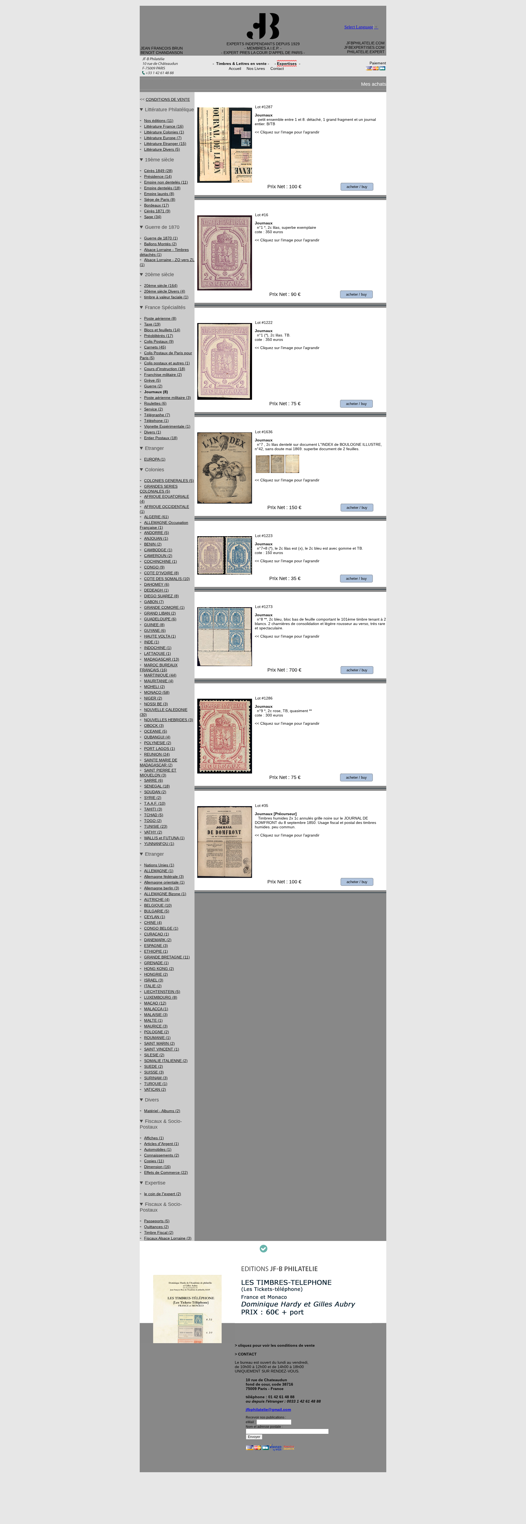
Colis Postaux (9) (159, 341)
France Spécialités (165, 307)
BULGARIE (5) (156, 911)
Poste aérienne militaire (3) (167, 397)
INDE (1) (151, 642)
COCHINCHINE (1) (160, 561)
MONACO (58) (157, 692)
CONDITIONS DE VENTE (168, 99)
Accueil (235, 68)
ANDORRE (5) (156, 532)
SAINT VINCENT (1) (161, 1049)
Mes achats (373, 84)
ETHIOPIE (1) (156, 951)
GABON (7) (154, 602)
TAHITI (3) (153, 809)
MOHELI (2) (154, 686)
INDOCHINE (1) (157, 648)
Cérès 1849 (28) (158, 171)
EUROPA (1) (154, 459)
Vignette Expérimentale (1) (167, 426)
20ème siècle (159, 274)
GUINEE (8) (154, 625)
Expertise (155, 1183)
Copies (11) (154, 1161)
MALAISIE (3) (156, 1014)
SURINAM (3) (156, 1078)
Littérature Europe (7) (163, 138)
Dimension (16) (157, 1167)
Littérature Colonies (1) (164, 132)
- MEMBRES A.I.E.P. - (263, 48)
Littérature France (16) (164, 126)
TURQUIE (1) (155, 1083)
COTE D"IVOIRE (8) (161, 573)
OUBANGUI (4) (157, 737)
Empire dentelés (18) (162, 188)
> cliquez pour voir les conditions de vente (275, 1345)
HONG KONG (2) (159, 968)
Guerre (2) (153, 386)
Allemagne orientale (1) (164, 882)
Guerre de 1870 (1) (161, 238)
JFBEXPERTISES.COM (364, 47)
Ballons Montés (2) (160, 244)
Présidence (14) (158, 176)
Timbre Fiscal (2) (158, 1232)
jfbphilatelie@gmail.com (268, 1409)
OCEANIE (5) (155, 731)
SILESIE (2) (154, 1055)
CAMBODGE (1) (158, 550)
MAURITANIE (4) (158, 681)
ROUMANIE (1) (157, 1037)
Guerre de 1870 (162, 227)
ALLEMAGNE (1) (158, 871)
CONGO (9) (154, 567)
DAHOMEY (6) (156, 584)
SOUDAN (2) (155, 792)
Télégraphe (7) (157, 415)
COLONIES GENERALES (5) (169, 480)
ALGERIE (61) (156, 517)
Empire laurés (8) (159, 194)
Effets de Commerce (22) (166, 1172)
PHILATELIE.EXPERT (366, 52)
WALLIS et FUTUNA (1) (164, 838)
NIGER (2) (153, 698)
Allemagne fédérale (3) (164, 876)
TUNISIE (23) (155, 826)
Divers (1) (152, 432)
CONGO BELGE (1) (161, 928)
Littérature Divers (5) (162, 149)
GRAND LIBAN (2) (160, 613)
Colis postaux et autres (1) (167, 363)
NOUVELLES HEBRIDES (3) (168, 720)
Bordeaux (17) (156, 205)
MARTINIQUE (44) (160, 675)
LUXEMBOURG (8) (160, 997)
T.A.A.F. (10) (154, 803)
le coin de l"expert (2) (162, 1194)
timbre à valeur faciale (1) (166, 297)
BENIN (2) (153, 544)
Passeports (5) (157, 1221)
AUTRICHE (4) (157, 899)
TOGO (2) (153, 820)
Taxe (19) (152, 324)
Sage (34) (152, 217)
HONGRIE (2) (156, 974)
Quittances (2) (156, 1227)
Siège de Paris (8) (159, 199)
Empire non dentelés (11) (166, 182)
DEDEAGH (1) (156, 590)
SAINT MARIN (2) (159, 1043)
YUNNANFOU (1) (159, 843)
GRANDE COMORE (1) (164, 607)
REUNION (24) (157, 754)
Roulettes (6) (155, 403)
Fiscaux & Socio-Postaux (161, 1124)
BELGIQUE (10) (158, 905)
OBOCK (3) (154, 725)
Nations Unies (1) (159, 865)
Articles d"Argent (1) (161, 1143)
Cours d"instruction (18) (164, 369)
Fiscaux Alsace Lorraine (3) (167, 1238)
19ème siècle (159, 159)
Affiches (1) (154, 1138)
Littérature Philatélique (169, 109)
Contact (277, 68)
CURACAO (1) (156, 934)
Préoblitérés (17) (158, 335)
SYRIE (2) (152, 797)
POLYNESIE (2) (157, 743)
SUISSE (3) (154, 1072)
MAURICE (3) (156, 1026)
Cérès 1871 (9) (157, 211)
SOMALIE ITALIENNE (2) (166, 1060)
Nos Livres (256, 68)
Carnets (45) (155, 347)
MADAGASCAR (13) (161, 659)
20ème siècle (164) (161, 285)
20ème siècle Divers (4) (164, 291)
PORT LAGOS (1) (159, 748)
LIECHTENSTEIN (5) (162, 991)
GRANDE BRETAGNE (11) (167, 957)
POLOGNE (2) (156, 1032)
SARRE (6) (153, 780)
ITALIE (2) (153, 986)
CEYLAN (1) (154, 917)
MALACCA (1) (156, 1009)
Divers (152, 1100)
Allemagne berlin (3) (161, 888)
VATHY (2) (153, 832)
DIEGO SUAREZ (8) (161, 596)
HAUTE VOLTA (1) (160, 636)
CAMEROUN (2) (158, 555)
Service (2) (153, 409)
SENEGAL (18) (157, 786)
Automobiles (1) (157, 1149)
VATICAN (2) (155, 1089)
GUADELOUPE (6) (160, 619)
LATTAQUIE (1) (157, 653)
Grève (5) (152, 380)
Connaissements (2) (161, 1155)
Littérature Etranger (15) (165, 143)
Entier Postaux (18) (161, 438)
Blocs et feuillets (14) (162, 330)
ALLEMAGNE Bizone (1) (165, 894)
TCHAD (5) (153, 815)
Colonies (154, 469)
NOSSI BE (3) (156, 704)
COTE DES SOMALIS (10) (167, 579)
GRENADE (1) (156, 963)
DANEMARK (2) (157, 940)
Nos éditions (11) (158, 120)
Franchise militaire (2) (163, 374)
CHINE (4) (153, 922)
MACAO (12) (155, 1003)
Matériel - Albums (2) (162, 1111)
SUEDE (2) (153, 1066)
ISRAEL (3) (153, 980)
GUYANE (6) (155, 630)
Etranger (154, 448)
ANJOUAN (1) (156, 538)
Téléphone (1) (156, 420)
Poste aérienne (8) (160, 318)
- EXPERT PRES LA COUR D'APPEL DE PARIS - (263, 52)
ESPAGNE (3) (156, 945)
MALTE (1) (153, 1020)
